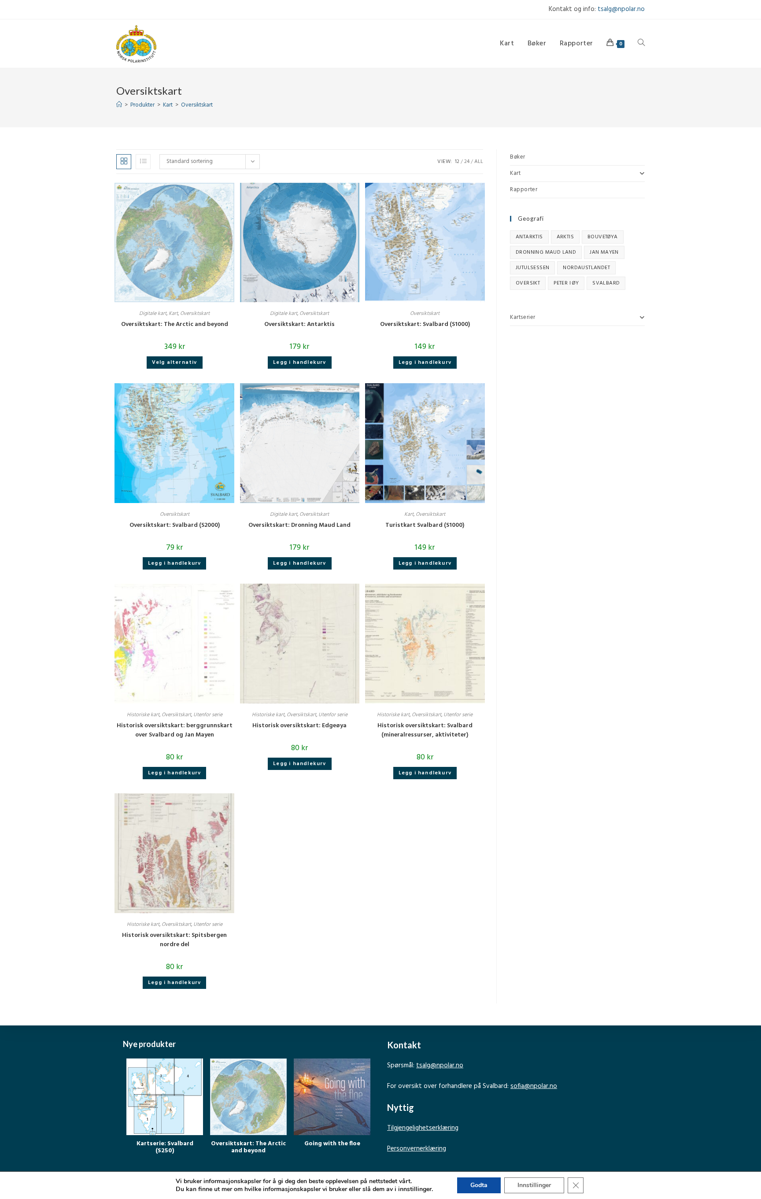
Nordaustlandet (586, 267)
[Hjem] (119, 105)
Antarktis (529, 237)
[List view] (143, 161)
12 (457, 161)
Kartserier (523, 317)
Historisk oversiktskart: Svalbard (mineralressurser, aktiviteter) (425, 730)
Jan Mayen (604, 252)
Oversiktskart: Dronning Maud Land (299, 525)
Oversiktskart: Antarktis (299, 324)
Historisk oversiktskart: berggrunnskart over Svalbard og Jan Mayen (175, 730)
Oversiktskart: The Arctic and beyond (174, 324)
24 (466, 161)
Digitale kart (152, 313)
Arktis (565, 237)
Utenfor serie (207, 715)
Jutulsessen (532, 267)
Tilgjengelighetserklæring (422, 1128)
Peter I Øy (566, 283)
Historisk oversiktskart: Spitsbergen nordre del (174, 940)
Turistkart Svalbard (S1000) (424, 525)
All (478, 161)
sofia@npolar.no (533, 1086)
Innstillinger (534, 1185)
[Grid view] (123, 161)
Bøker (517, 157)
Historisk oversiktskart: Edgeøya (299, 725)
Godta (479, 1185)
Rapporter (523, 189)
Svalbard (606, 283)
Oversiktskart (197, 105)
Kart (173, 313)
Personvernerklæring (416, 1148)
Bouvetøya (602, 237)
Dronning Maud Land (546, 252)
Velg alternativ (174, 362)
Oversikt (528, 283)
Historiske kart (143, 715)
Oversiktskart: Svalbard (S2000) (174, 525)
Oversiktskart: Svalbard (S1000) (425, 324)
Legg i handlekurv (299, 362)
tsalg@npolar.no (621, 9)
